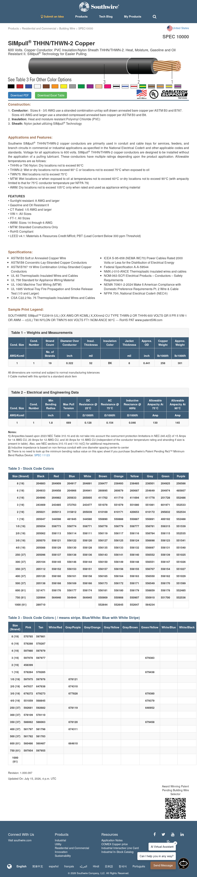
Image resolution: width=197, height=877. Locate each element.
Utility (58, 844)
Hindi (96, 866)
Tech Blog (106, 16)
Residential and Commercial (39, 28)
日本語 (109, 866)
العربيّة (83, 866)
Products (13, 28)
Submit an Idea (53, 16)
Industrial (60, 840)
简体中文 (37, 866)
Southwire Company (88, 873)
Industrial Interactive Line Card (120, 848)
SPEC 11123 (42, 455)
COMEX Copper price (114, 844)
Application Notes (112, 840)
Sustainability (63, 856)
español (53, 866)
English (22, 866)
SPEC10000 (85, 28)
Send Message (163, 865)
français (69, 866)
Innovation (61, 852)
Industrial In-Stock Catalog (117, 852)
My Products (132, 16)
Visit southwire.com (20, 840)
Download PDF (20, 95)
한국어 (123, 866)
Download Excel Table (51, 95)
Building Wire (67, 28)
